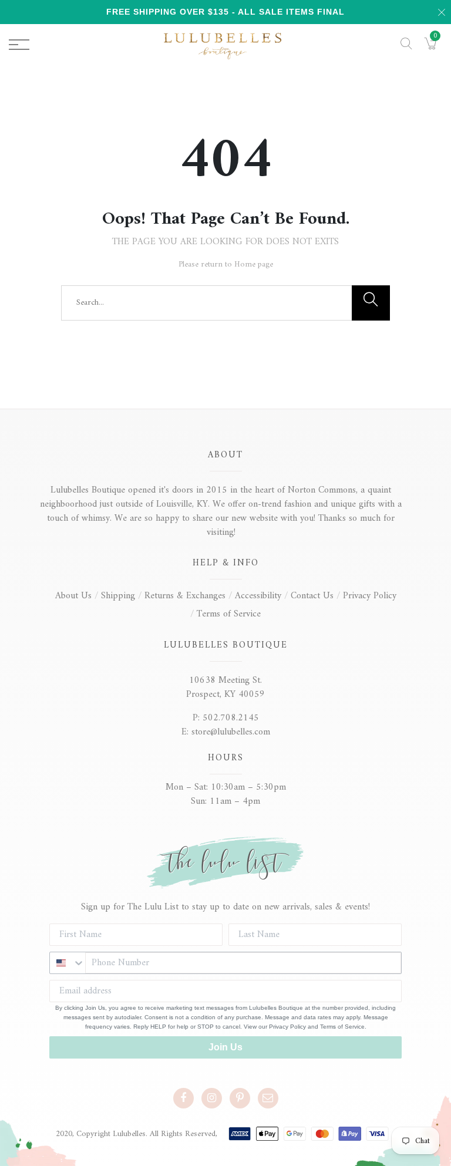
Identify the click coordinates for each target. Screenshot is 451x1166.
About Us (73, 596)
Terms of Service (229, 614)
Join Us (225, 1047)
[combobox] (67, 962)
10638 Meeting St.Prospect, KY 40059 (225, 687)
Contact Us (312, 596)
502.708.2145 (231, 718)
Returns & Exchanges (185, 596)
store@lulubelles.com (230, 732)
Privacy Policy (369, 596)
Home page (253, 264)
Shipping (118, 596)
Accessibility (258, 596)
